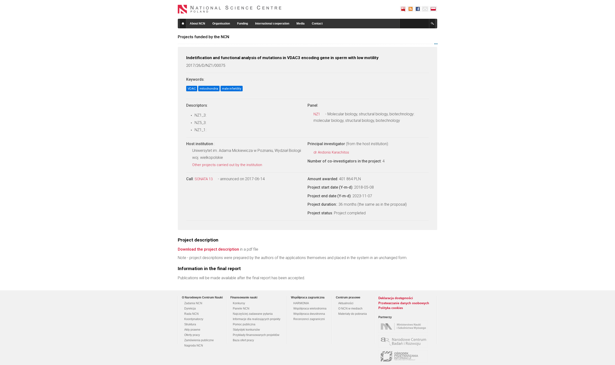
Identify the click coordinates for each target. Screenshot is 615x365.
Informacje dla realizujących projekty (256, 319)
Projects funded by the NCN (203, 36)
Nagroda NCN (193, 345)
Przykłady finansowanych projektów (256, 335)
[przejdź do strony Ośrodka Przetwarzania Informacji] (404, 356)
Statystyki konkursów (246, 329)
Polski (433, 9)
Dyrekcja (190, 308)
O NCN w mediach (350, 308)
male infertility (231, 88)
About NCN (197, 23)
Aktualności (345, 303)
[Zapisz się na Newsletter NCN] (425, 9)
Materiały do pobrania (352, 313)
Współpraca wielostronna (309, 308)
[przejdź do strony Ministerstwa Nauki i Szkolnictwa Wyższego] (404, 326)
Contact (317, 23)
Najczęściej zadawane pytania (253, 313)
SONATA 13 (204, 179)
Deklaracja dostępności (395, 298)
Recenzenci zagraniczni (309, 319)
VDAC (192, 88)
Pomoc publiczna (244, 324)
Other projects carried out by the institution (227, 165)
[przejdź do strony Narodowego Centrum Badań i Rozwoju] (404, 341)
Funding (242, 23)
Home (182, 23)
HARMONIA (301, 303)
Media (300, 23)
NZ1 (317, 114)
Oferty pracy (192, 335)
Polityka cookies (390, 308)
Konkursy (239, 303)
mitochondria (209, 88)
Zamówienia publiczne (199, 340)
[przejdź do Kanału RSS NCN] (410, 9)
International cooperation (272, 23)
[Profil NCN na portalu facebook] (417, 9)
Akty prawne (192, 329)
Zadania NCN (193, 303)
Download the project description (208, 249)
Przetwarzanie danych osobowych (403, 303)
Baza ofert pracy (243, 340)
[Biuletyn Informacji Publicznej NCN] (403, 9)
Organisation (221, 23)
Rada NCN (191, 313)
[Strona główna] (230, 9)
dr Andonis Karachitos (332, 152)
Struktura (190, 324)
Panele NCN (241, 308)
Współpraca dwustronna (309, 313)
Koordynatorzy (193, 319)
